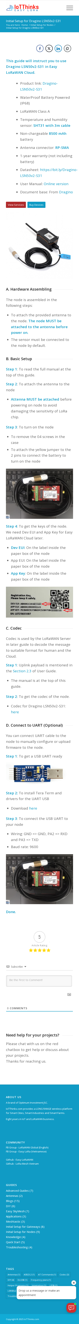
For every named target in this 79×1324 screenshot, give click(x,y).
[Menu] (68, 7)
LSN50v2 (13, 1290)
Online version (56, 183)
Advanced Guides (17, 1190)
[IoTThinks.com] (33, 7)
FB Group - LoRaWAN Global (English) (27, 1147)
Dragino (66, 192)
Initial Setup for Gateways (23, 1226)
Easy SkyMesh (15, 1211)
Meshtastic (13, 1221)
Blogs (9, 1201)
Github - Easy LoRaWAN (19, 1159)
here (15, 711)
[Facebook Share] (40, 48)
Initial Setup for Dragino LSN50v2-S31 (33, 21)
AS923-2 (29, 1274)
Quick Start (13, 1242)
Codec (64, 1274)
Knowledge (13, 1237)
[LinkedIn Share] (58, 48)
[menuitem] (68, 7)
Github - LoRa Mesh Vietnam (22, 1163)
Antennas (12, 1196)
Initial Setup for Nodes (20, 1232)
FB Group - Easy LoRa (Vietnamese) (26, 1151)
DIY (8, 1206)
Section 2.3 (22, 670)
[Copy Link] (67, 48)
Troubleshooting (17, 1247)
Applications (14, 1216)
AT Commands (47, 1274)
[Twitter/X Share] (49, 48)
